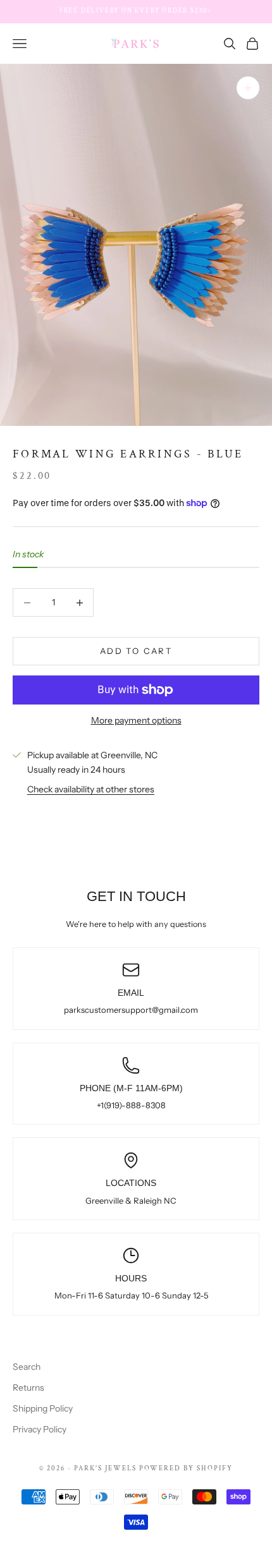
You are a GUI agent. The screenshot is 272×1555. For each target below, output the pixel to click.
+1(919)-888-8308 (131, 1105)
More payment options (136, 720)
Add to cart (136, 651)
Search (26, 1366)
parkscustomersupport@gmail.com (131, 1010)
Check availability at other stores (90, 789)
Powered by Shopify (186, 1468)
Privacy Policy (39, 1429)
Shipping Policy (43, 1408)
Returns (28, 1387)
